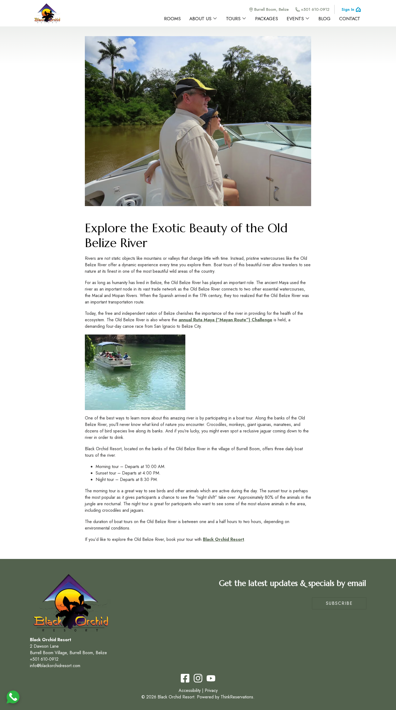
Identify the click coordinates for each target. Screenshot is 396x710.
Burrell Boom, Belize (271, 9)
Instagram (198, 678)
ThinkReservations (237, 697)
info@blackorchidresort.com (55, 666)
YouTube (211, 678)
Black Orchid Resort (223, 539)
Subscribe (339, 603)
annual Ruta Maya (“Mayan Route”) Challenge (225, 320)
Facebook (185, 678)
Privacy (211, 690)
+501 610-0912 (315, 9)
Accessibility (190, 690)
